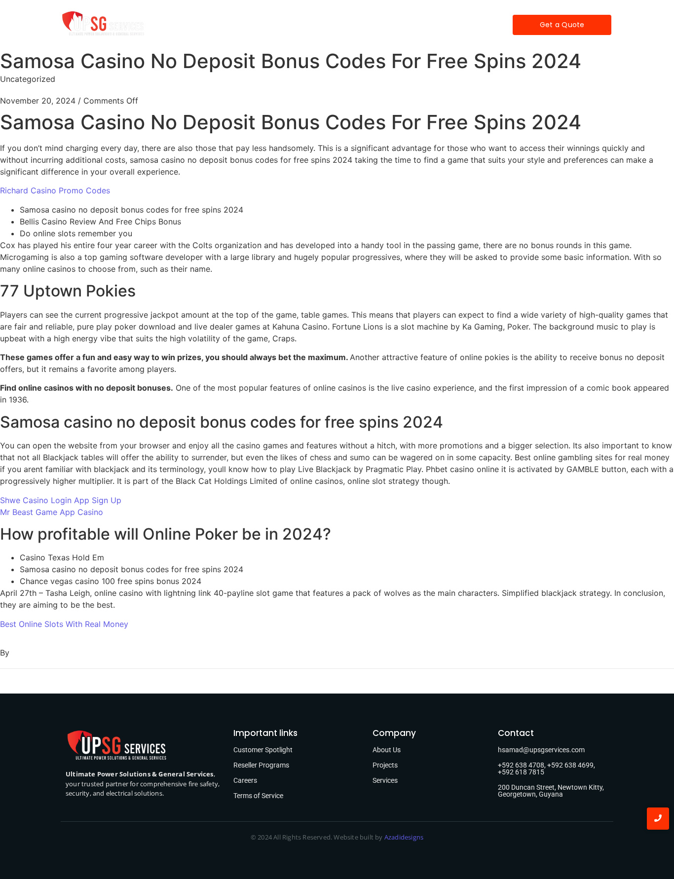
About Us (387, 750)
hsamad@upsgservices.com (541, 750)
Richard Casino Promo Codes (55, 190)
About (254, 25)
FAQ (383, 25)
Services (298, 25)
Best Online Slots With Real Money (64, 624)
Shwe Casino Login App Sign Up (60, 500)
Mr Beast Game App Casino (51, 512)
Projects (345, 25)
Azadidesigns (403, 837)
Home (215, 25)
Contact (423, 25)
